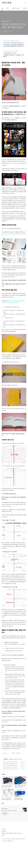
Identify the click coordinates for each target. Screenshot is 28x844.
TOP (25, 829)
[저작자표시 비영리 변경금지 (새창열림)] (18, 753)
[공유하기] (7, 753)
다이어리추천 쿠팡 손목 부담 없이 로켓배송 (14, 43)
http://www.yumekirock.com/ (13, 215)
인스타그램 (4, 831)
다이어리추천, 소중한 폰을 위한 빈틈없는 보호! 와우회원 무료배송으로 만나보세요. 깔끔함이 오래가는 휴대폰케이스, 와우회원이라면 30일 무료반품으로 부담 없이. (13, 45)
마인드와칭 (6, 3)
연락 (7, 8)
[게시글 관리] (8, 753)
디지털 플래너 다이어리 (9, 53)
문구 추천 (11, 759)
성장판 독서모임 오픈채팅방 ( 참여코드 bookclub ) (12, 833)
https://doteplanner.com (9, 51)
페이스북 (3, 829)
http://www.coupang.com (9, 40)
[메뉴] (25, 3)
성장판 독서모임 (16, 8)
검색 (22, 3)
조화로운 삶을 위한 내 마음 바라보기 (9, 810)
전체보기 (25, 8)
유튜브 (3, 835)
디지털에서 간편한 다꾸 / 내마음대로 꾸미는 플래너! (13, 55)
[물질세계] (6, 759)
